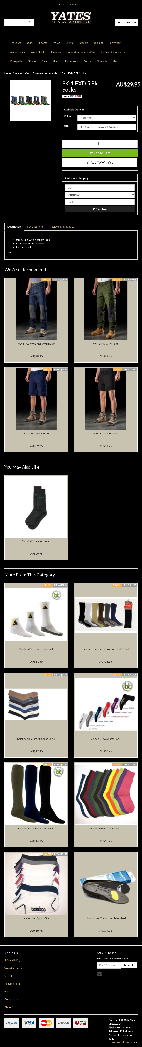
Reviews (55, 226)
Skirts (56, 61)
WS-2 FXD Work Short (106, 433)
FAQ (7, 991)
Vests (87, 61)
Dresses (56, 52)
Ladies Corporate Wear (81, 52)
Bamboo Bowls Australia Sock (36, 649)
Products (74, 4)
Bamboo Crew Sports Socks (106, 738)
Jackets (98, 42)
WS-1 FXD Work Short (36, 433)
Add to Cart (101, 153)
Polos (56, 42)
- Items (125, 22)
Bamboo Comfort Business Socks (36, 738)
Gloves (32, 61)
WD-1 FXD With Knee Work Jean (36, 343)
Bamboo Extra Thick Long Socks (36, 828)
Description (14, 226)
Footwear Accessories (46, 73)
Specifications (35, 226)
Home (61, 4)
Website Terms (13, 968)
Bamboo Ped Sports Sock (36, 918)
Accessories (17, 52)
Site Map (9, 975)
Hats (116, 61)
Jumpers (83, 42)
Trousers (15, 42)
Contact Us (11, 999)
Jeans (30, 42)
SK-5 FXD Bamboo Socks (36, 541)
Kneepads (16, 61)
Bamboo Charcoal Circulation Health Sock (106, 649)
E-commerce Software (119, 1042)
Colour (68, 116)
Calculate (101, 209)
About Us (10, 1007)
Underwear (72, 61)
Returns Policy (12, 983)
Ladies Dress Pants (113, 52)
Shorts (43, 42)
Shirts (69, 42)
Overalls (102, 61)
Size (66, 125)
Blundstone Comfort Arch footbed (106, 918)
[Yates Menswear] (71, 17)
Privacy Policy (12, 960)
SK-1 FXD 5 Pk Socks (74, 73)
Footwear (115, 42)
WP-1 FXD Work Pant (105, 343)
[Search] (30, 22)
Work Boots (38, 52)
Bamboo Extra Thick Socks (105, 828)
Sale (44, 61)
